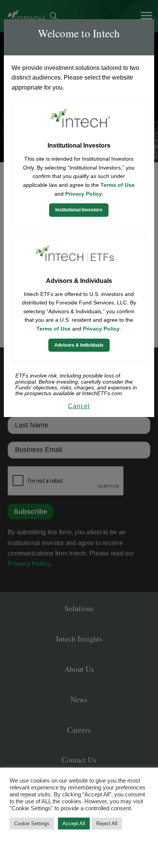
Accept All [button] (74, 823)
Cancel (79, 406)
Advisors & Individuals (79, 345)
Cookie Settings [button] (31, 823)
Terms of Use (117, 185)
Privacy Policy (83, 194)
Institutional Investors (78, 210)
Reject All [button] (106, 823)
